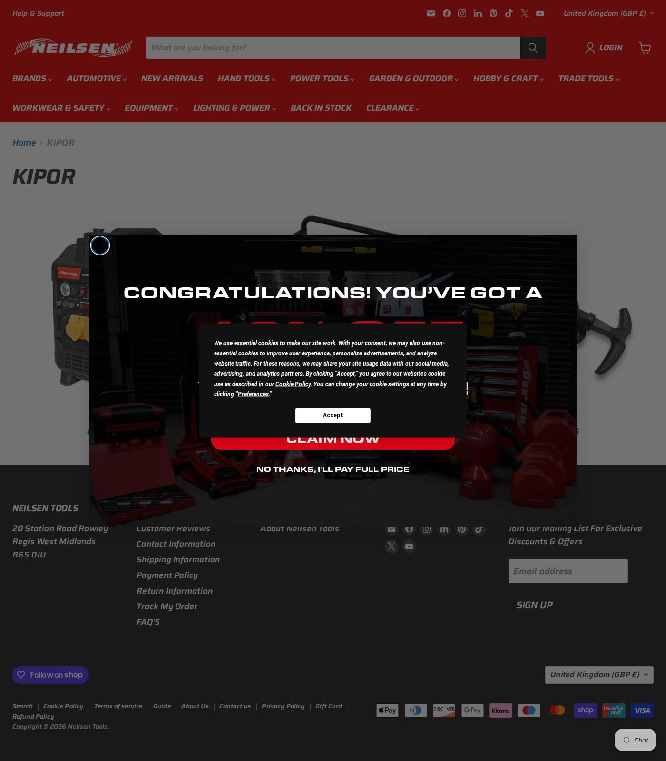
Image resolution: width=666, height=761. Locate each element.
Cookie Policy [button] (293, 383)
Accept (333, 415)
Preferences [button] (253, 393)
